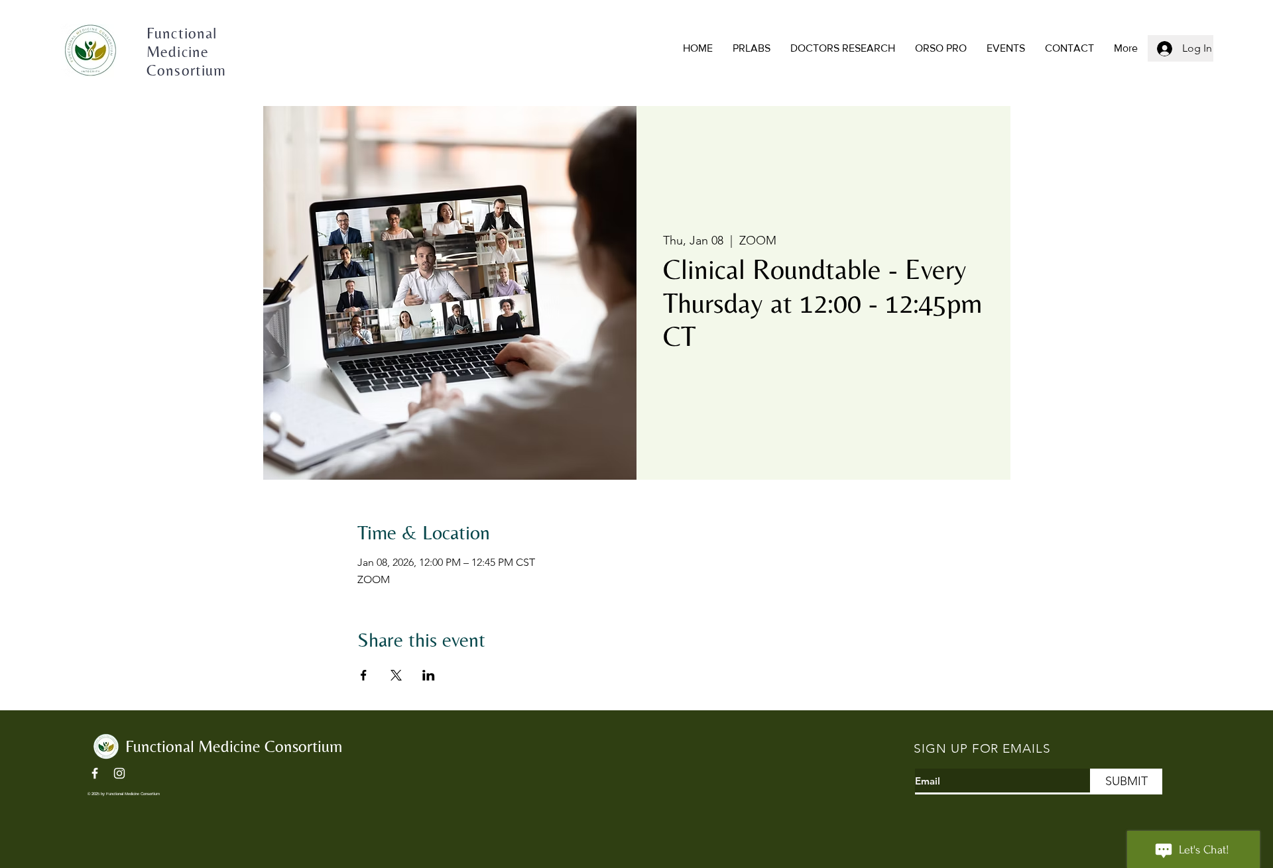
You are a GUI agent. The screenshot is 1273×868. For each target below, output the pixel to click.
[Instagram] (119, 773)
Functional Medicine (195, 746)
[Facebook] (95, 773)
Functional (182, 33)
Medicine (180, 51)
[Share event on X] (396, 675)
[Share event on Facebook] (363, 675)
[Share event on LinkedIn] (428, 675)
